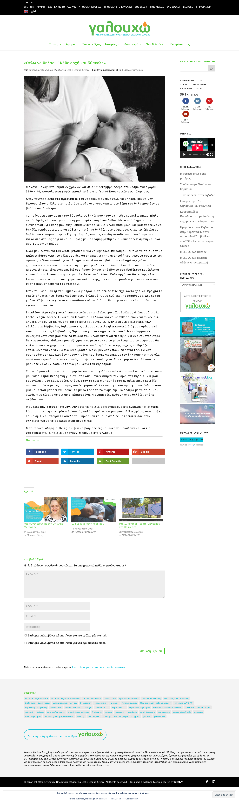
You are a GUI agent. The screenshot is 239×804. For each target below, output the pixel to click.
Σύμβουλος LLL (119, 707)
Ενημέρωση (85, 702)
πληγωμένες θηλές (182, 712)
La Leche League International (65, 698)
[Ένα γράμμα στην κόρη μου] (93, 509)
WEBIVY (178, 781)
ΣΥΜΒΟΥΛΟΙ (173, 7)
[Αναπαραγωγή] (184, 154)
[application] (197, 148)
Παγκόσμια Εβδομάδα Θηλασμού (155, 702)
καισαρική (119, 712)
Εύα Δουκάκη (100, 702)
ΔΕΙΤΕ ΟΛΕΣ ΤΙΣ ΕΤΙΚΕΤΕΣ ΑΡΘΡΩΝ (197, 298)
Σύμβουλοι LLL (102, 707)
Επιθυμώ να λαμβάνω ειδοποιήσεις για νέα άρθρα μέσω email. (67, 643)
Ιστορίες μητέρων (133, 69)
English (33, 11)
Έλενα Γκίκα (110, 698)
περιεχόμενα (164, 712)
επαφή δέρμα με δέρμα (78, 712)
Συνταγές (88, 707)
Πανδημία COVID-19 (183, 702)
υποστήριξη (94, 716)
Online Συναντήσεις (92, 698)
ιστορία (108, 712)
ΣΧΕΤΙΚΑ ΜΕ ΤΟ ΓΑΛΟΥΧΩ (62, 7)
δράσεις (40, 712)
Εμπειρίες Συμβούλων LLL (65, 702)
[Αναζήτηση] (211, 68)
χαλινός (147, 716)
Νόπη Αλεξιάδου (129, 702)
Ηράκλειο (114, 702)
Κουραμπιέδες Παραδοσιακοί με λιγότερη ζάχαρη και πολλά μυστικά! (197, 216)
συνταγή (81, 716)
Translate (200, 445)
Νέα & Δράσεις (156, 44)
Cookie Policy (132, 798)
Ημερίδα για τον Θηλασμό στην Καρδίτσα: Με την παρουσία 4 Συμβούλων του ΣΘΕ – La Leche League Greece (196, 236)
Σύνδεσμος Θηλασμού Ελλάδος (167, 707)
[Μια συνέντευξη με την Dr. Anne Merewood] (46, 509)
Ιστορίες (111, 44)
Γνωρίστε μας (180, 44)
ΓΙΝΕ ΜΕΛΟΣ (157, 7)
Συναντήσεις (56, 707)
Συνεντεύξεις (91, 44)
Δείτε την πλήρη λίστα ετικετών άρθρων (53, 736)
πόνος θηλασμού (33, 716)
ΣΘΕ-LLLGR (141, 7)
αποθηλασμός (204, 707)
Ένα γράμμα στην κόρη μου (87, 523)
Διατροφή (131, 44)
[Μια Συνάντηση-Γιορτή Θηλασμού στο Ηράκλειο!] (141, 509)
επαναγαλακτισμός (56, 712)
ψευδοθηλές (159, 716)
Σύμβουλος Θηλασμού (139, 707)
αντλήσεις (189, 707)
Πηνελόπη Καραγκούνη (36, 707)
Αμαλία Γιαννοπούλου (129, 698)
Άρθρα (70, 44)
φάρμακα (136, 716)
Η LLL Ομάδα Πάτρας (193, 252)
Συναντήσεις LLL (72, 707)
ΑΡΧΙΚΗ (41, 7)
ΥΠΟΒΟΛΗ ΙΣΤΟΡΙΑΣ (90, 7)
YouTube (29, 7)
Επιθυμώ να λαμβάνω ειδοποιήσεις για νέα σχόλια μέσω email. (67, 635)
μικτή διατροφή (147, 712)
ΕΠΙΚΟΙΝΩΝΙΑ (203, 7)
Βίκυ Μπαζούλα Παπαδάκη (176, 698)
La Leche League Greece (36, 698)
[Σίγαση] (207, 154)
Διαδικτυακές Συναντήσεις (37, 702)
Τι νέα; (53, 44)
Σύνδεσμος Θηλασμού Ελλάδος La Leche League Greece (59, 69)
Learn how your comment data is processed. (99, 667)
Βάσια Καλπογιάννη (151, 698)
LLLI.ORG (188, 7)
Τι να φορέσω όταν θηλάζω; (197, 195)
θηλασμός (97, 712)
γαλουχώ (29, 712)
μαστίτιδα (132, 712)
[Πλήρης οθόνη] (211, 154)
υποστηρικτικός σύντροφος (115, 716)
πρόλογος (198, 712)
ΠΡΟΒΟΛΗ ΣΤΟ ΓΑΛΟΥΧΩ (118, 7)
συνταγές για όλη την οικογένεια (59, 716)
